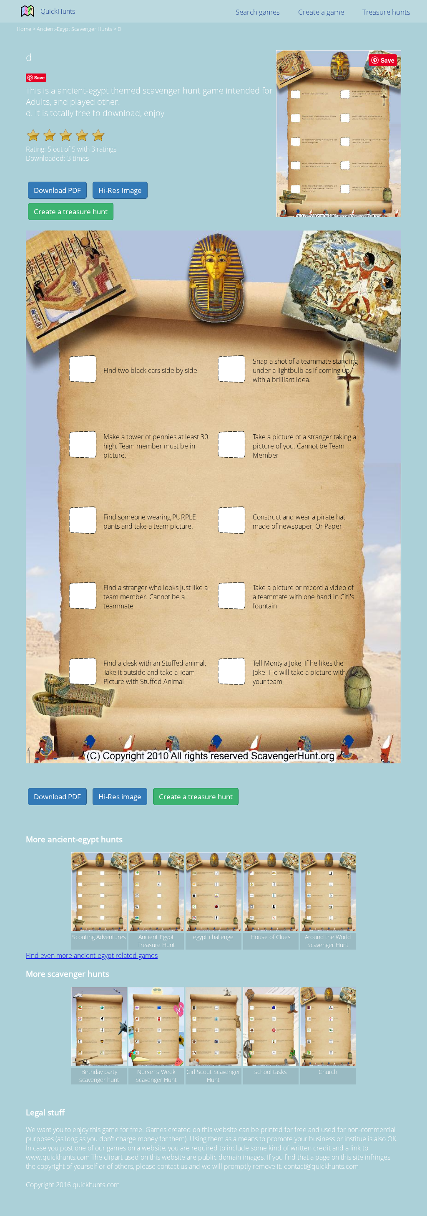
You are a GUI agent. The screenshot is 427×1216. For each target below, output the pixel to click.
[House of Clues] (271, 892)
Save (387, 60)
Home (24, 29)
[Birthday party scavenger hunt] (99, 1027)
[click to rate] (33, 135)
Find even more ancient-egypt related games (92, 955)
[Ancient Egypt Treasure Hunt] (156, 892)
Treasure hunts (386, 12)
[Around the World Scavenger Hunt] (328, 892)
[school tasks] (271, 1027)
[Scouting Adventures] (99, 892)
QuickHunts (57, 11)
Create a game (321, 12)
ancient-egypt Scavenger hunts (74, 29)
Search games (258, 12)
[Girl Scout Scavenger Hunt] (213, 1027)
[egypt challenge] (213, 892)
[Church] (328, 1027)
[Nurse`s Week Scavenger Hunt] (156, 1027)
